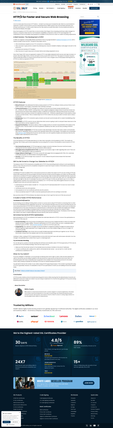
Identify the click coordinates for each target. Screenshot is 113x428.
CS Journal (69, 4)
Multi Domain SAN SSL (18, 402)
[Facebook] (98, 425)
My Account (94, 8)
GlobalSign (73, 411)
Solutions (78, 8)
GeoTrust (73, 409)
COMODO (73, 402)
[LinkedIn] (90, 425)
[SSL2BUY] (20, 7)
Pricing (35, 8)
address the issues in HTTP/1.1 (64, 40)
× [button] (19, 412)
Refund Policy (94, 413)
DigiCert (73, 405)
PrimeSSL (73, 398)
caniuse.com (48, 99)
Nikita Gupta (18, 20)
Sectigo (73, 407)
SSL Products (50, 8)
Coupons (76, 4)
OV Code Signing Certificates (47, 400)
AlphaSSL (73, 400)
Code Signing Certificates (46, 398)
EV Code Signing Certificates (47, 402)
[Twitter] (87, 425)
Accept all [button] (6, 422)
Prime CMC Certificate (45, 414)
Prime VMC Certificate (45, 412)
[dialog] (11, 419)
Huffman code (22, 133)
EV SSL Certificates (18, 400)
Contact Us (82, 4)
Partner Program (95, 409)
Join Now (89, 383)
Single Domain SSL (17, 409)
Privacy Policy (94, 411)
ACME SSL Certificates (19, 398)
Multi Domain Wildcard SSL (20, 405)
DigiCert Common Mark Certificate (49, 418)
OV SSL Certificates (18, 407)
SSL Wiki (63, 4)
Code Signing (61, 8)
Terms (92, 418)
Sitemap (93, 416)
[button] (11, 424)
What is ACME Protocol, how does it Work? (33, 271)
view (75, 1)
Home (14, 12)
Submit (98, 16)
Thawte (73, 416)
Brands (41, 8)
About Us (57, 4)
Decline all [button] (15, 422)
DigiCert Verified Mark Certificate (48, 416)
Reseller (85, 8)
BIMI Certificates (44, 410)
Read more (12, 419)
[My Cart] (99, 4)
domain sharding (37, 225)
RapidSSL (73, 413)
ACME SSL (70, 8)
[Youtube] (94, 425)
